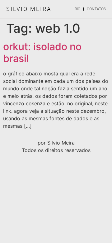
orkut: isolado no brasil (42, 52)
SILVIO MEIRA (28, 9)
